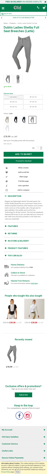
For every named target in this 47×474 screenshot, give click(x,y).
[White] (7, 128)
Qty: (33, 148)
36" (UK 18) (33, 107)
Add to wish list (23, 172)
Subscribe (23, 395)
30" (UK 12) (13, 102)
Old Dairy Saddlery (10, 437)
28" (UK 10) (33, 97)
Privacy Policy (5, 472)
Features (13, 226)
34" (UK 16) (13, 107)
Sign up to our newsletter (23, 18)
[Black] (16, 120)
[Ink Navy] (24, 120)
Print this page (23, 181)
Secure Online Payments (13, 458)
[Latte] (32, 120)
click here (34, 283)
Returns (12, 233)
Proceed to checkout (23, 161)
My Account (7, 430)
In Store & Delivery (18, 241)
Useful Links (7, 451)
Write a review (23, 168)
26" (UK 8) (13, 97)
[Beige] (7, 120)
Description (14, 196)
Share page (23, 177)
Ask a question (23, 185)
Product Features (18, 248)
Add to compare (23, 190)
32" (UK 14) (33, 102)
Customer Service (10, 444)
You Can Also (15, 255)
